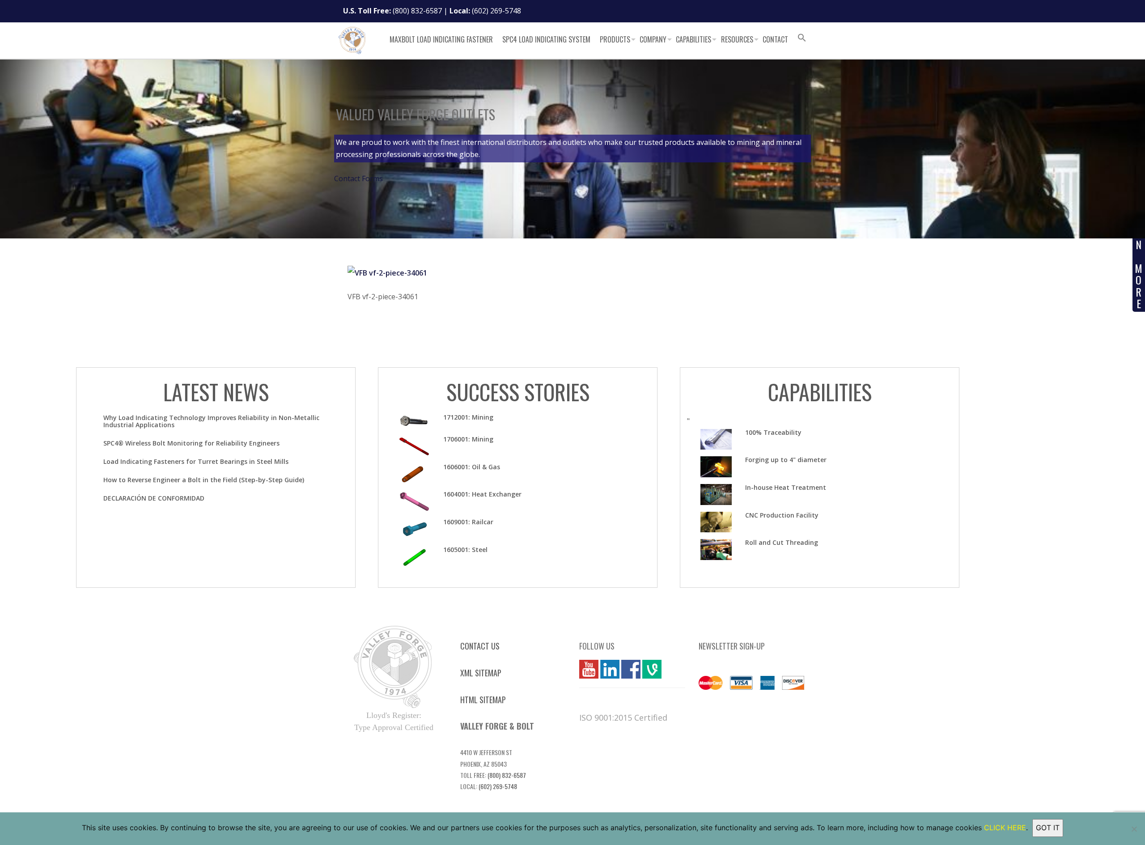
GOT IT (1048, 827)
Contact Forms (358, 178)
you (585, 669)
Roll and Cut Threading (781, 542)
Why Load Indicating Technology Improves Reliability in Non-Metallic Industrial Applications (211, 421)
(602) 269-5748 (496, 11)
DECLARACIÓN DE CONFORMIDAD (153, 498)
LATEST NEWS (216, 392)
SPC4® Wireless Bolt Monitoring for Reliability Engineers (191, 443)
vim (648, 669)
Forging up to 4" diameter (786, 459)
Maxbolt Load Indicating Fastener (441, 39)
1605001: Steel (465, 549)
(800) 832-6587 (417, 11)
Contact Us (480, 646)
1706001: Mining (468, 439)
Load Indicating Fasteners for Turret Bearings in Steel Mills (195, 461)
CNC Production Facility (781, 515)
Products (615, 39)
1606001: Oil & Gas (471, 467)
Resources (737, 39)
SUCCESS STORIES (517, 392)
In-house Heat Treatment (785, 487)
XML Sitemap (480, 673)
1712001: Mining (468, 417)
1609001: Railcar (468, 522)
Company (653, 39)
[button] (801, 39)
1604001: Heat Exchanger (482, 494)
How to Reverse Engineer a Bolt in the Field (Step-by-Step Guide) (203, 480)
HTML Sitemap (483, 699)
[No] (1133, 828)
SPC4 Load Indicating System (546, 39)
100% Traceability (773, 432)
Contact (775, 39)
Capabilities (693, 39)
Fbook (630, 669)
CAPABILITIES (820, 392)
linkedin (609, 669)
